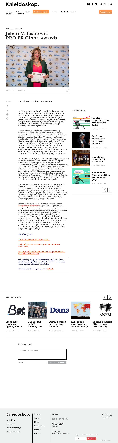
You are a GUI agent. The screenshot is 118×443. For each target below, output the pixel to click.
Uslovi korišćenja (13, 428)
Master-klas (39, 426)
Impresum (10, 424)
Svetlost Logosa (41, 12)
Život (27, 12)
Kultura (19, 12)
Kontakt (20, 14)
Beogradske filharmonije (30, 206)
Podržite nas (106, 12)
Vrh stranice (106, 440)
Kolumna (10, 14)
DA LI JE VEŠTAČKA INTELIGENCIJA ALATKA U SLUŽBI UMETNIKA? (41, 252)
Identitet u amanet (68, 12)
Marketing (10, 420)
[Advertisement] (89, 90)
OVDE (50, 269)
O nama (9, 12)
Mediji (54, 12)
